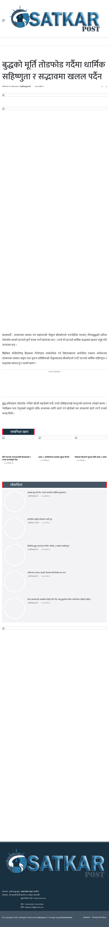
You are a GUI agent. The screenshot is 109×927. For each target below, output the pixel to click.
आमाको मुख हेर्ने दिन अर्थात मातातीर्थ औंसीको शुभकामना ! (47, 492)
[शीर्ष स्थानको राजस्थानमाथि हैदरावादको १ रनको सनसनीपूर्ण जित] (18, 445)
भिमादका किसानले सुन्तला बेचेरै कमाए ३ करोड (91, 457)
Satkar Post (33, 523)
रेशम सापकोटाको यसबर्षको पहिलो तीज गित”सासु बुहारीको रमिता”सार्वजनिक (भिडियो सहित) (59, 599)
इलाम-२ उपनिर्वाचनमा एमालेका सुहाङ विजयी (53, 457)
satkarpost (25, 86)
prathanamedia (65, 917)
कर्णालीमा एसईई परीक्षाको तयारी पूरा (39, 519)
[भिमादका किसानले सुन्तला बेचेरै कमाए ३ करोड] (91, 445)
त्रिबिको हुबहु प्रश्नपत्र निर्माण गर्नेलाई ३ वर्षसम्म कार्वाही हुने (48, 546)
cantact (86, 917)
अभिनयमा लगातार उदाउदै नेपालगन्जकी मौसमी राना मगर (46, 573)
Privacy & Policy (99, 917)
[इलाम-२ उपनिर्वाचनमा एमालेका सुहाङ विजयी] (54, 445)
